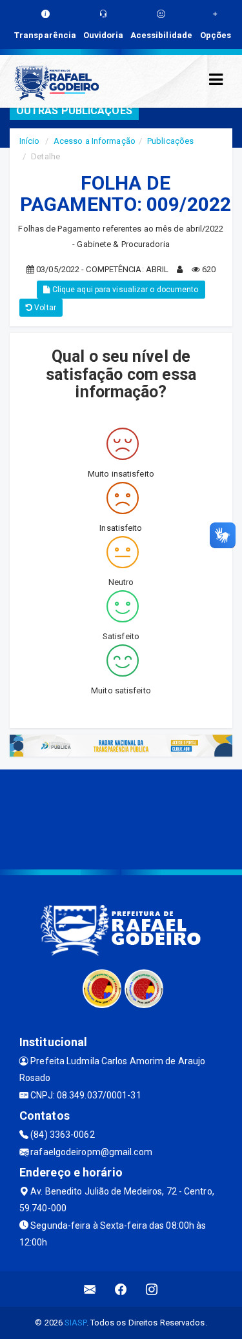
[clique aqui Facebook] (121, 1289)
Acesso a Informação (95, 141)
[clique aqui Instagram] (152, 1289)
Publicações (170, 141)
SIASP (75, 1322)
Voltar (44, 307)
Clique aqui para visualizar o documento (124, 289)
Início (29, 141)
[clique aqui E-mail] (90, 1289)
